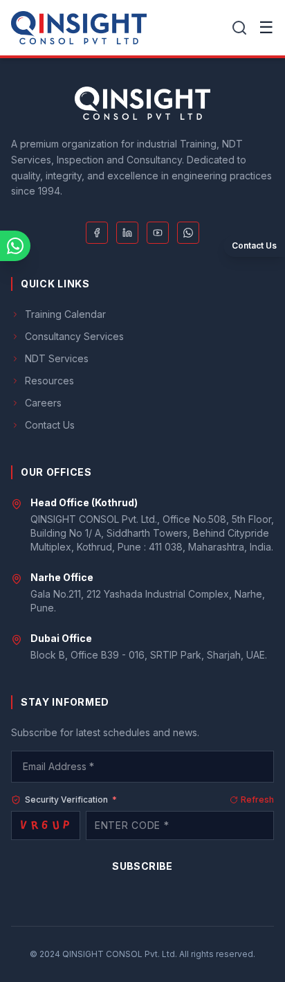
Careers (43, 403)
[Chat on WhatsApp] (15, 246)
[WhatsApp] (188, 233)
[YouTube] (158, 233)
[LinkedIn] (127, 233)
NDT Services (57, 358)
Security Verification (71, 799)
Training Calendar (65, 314)
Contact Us (50, 425)
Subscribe (142, 866)
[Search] (239, 28)
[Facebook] (97, 233)
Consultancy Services (74, 336)
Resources (49, 380)
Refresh (257, 799)
